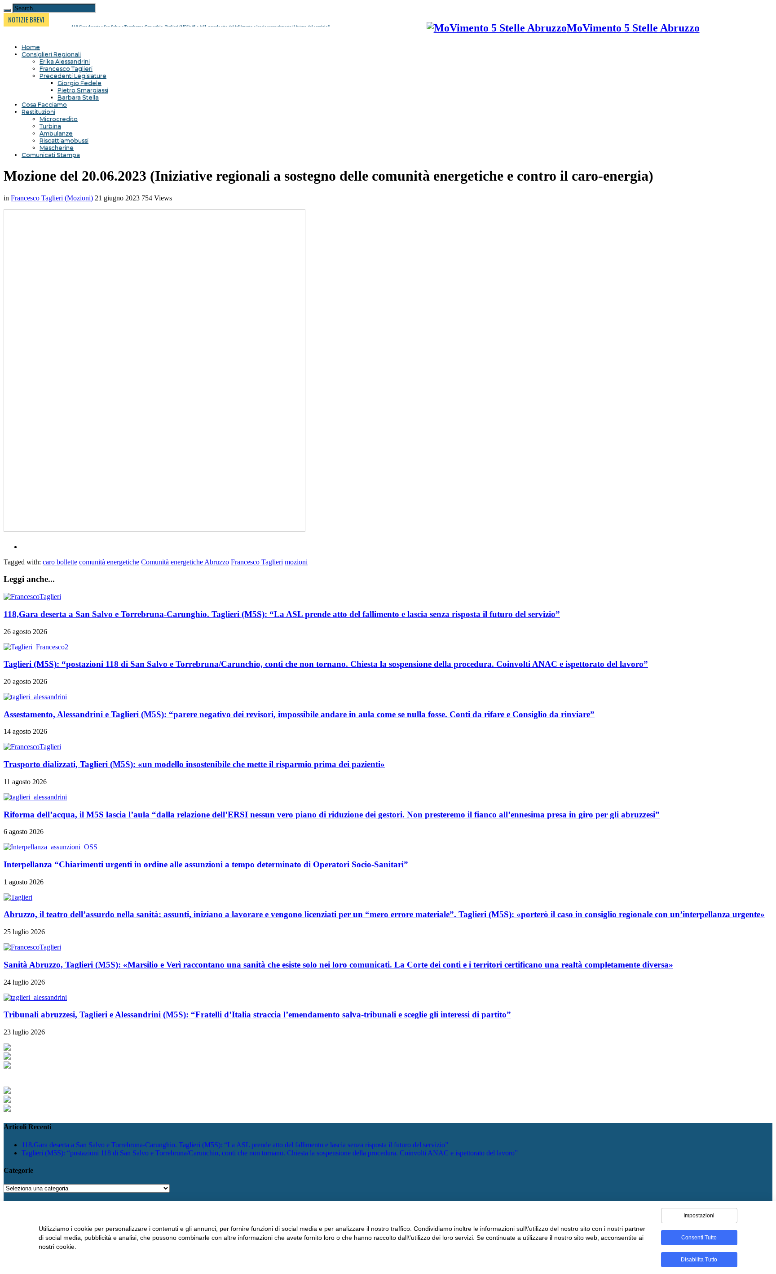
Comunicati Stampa (51, 154)
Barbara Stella (78, 97)
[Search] (7, 10)
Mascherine (57, 147)
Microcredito (59, 118)
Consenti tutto (699, 1237)
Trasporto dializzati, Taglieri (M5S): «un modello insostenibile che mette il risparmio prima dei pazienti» (194, 764)
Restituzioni (38, 111)
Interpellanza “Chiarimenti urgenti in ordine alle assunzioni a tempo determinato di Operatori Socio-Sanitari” (206, 864)
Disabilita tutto (699, 1259)
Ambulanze (56, 133)
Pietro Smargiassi (82, 89)
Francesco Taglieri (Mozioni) (52, 198)
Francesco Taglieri (66, 68)
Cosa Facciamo (44, 104)
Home (31, 46)
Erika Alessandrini (65, 61)
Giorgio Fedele (79, 82)
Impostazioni (698, 1215)
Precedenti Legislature (73, 75)
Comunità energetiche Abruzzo (185, 562)
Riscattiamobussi (64, 140)
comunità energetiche (109, 562)
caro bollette (60, 562)
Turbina (50, 125)
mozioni (296, 562)
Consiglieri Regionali (51, 54)
